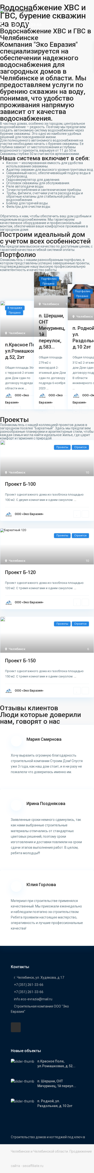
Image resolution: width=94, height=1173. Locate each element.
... (26, 388)
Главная (80, 11)
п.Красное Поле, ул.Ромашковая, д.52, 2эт (23, 351)
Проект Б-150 (20, 661)
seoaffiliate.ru (33, 1166)
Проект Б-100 (20, 484)
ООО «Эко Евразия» (29, 514)
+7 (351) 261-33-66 (23, 24)
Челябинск (17, 333)
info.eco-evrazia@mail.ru (33, 999)
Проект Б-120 (20, 572)
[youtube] (16, 1027)
